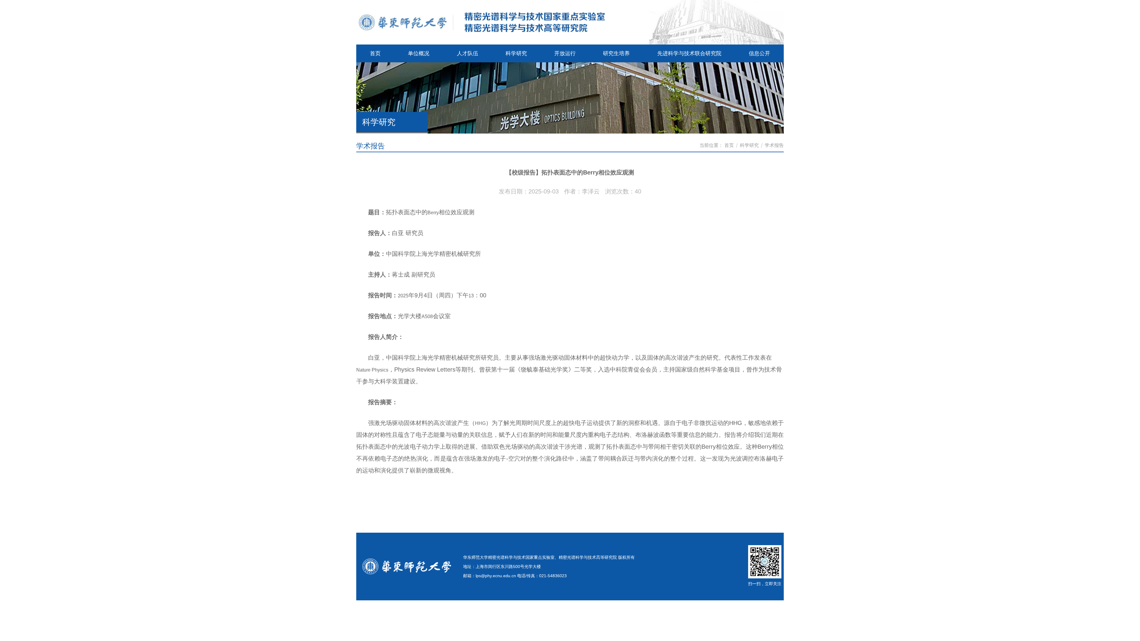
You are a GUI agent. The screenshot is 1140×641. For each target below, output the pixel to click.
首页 (729, 145)
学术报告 (774, 145)
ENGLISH (764, 25)
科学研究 (749, 145)
